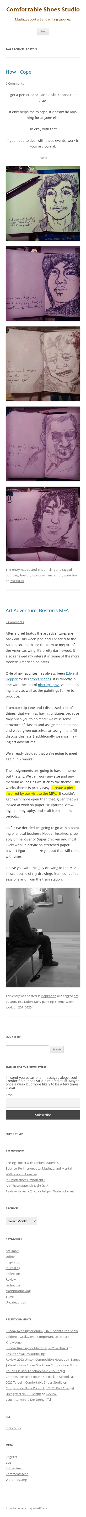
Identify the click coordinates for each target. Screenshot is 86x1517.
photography (48, 684)
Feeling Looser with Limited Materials (32, 1163)
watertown (71, 575)
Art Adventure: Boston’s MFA (37, 610)
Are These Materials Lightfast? (27, 1185)
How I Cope (18, 72)
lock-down (39, 575)
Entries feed (14, 1468)
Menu (43, 31)
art (76, 996)
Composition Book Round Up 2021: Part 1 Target (40, 1388)
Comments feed (17, 1474)
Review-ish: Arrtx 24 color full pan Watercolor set (40, 1191)
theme (59, 1001)
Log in (10, 1462)
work (9, 1007)
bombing (12, 575)
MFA (37, 1001)
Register (11, 1457)
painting (48, 1001)
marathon (55, 575)
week (69, 1001)
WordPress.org (16, 1479)
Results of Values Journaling (25, 1354)
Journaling (48, 569)
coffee (10, 1256)
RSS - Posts (13, 1428)
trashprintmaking (18, 1291)
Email (10, 1095)
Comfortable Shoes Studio (43, 9)
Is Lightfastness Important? (25, 1180)
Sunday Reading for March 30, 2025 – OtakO (37, 1348)
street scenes (40, 679)
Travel (10, 1296)
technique (13, 1285)
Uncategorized (16, 1302)
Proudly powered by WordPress (26, 1508)
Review (11, 1279)
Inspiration (48, 996)
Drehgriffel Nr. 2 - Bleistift (23, 1394)
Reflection (13, 1274)
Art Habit (12, 1251)
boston (25, 575)
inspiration (25, 1001)
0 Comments (15, 83)
